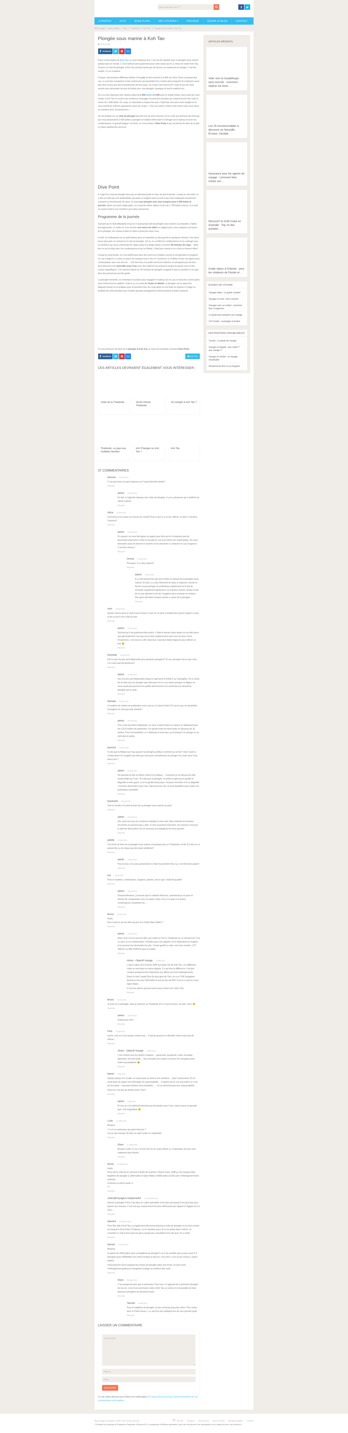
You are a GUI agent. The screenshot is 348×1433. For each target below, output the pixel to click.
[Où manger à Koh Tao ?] (184, 386)
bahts (149, 95)
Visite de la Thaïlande (112, 402)
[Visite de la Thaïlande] (114, 386)
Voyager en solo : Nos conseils (223, 299)
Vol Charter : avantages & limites (224, 321)
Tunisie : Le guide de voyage (222, 341)
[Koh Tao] (184, 432)
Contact (241, 21)
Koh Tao (146, 28)
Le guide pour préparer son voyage (225, 315)
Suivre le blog (217, 21)
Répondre (111, 486)
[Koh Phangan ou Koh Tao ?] (149, 432)
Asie (125, 28)
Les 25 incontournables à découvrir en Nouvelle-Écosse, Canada (223, 129)
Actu (122, 21)
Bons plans (142, 21)
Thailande (135, 28)
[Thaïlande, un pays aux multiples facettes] (114, 432)
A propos (105, 21)
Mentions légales (235, 1421)
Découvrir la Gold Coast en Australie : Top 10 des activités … (224, 225)
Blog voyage (99, 28)
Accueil (180, 1421)
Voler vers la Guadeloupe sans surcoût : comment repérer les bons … (223, 82)
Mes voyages (167, 21)
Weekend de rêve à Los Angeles (224, 366)
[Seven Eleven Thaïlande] (149, 386)
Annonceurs (203, 1421)
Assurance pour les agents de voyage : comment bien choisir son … (226, 177)
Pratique (193, 21)
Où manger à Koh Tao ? (184, 402)
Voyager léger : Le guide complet (224, 292)
